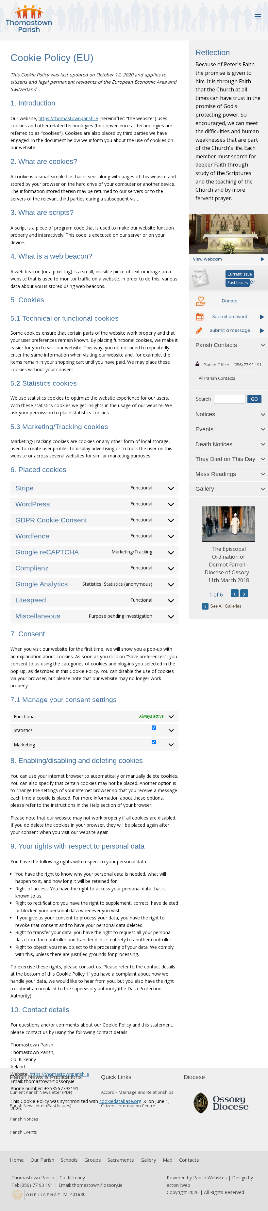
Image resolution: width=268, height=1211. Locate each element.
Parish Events (23, 1132)
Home (17, 1159)
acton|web (178, 1185)
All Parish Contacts (217, 378)
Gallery (148, 1159)
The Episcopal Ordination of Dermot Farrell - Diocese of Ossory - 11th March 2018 (228, 564)
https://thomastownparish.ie (68, 118)
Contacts (189, 1159)
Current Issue (239, 274)
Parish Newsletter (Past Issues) (40, 1106)
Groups (92, 1159)
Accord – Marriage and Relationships (137, 1092)
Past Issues (237, 282)
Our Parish (42, 1159)
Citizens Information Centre (128, 1106)
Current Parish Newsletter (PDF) (41, 1092)
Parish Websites (210, 1177)
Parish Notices (24, 1119)
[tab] (228, 345)
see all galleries (226, 606)
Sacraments (121, 1159)
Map (168, 1159)
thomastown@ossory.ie (97, 1185)
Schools (69, 1159)
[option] (228, 545)
